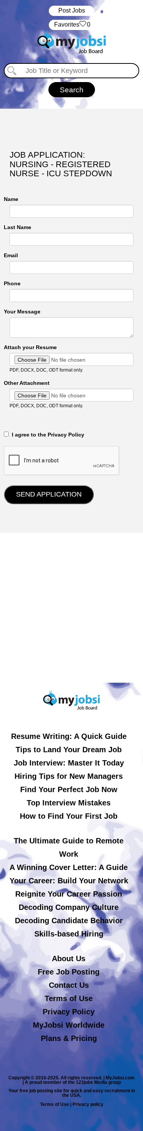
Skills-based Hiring (68, 934)
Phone (12, 283)
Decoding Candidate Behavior (69, 920)
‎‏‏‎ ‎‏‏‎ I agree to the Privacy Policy (46, 435)
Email (11, 255)
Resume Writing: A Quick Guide (69, 736)
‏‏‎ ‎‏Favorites (71, 24)
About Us (68, 958)
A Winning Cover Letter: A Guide (69, 867)
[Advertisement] (71, 607)
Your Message (22, 311)
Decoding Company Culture (69, 907)
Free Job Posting (69, 972)
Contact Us (69, 985)
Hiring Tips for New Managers (68, 776)
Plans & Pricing (69, 1038)
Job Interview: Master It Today (69, 763)
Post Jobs (71, 10)
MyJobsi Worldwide (68, 1025)
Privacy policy (87, 1104)
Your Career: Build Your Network (69, 880)
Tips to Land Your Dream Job (69, 749)
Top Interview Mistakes (69, 803)
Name (11, 199)
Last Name (17, 227)
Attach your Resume (30, 347)
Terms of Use (69, 998)
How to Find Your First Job (68, 816)
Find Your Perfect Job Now (68, 789)
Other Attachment (27, 383)
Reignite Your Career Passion (68, 894)
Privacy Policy (69, 1012)
